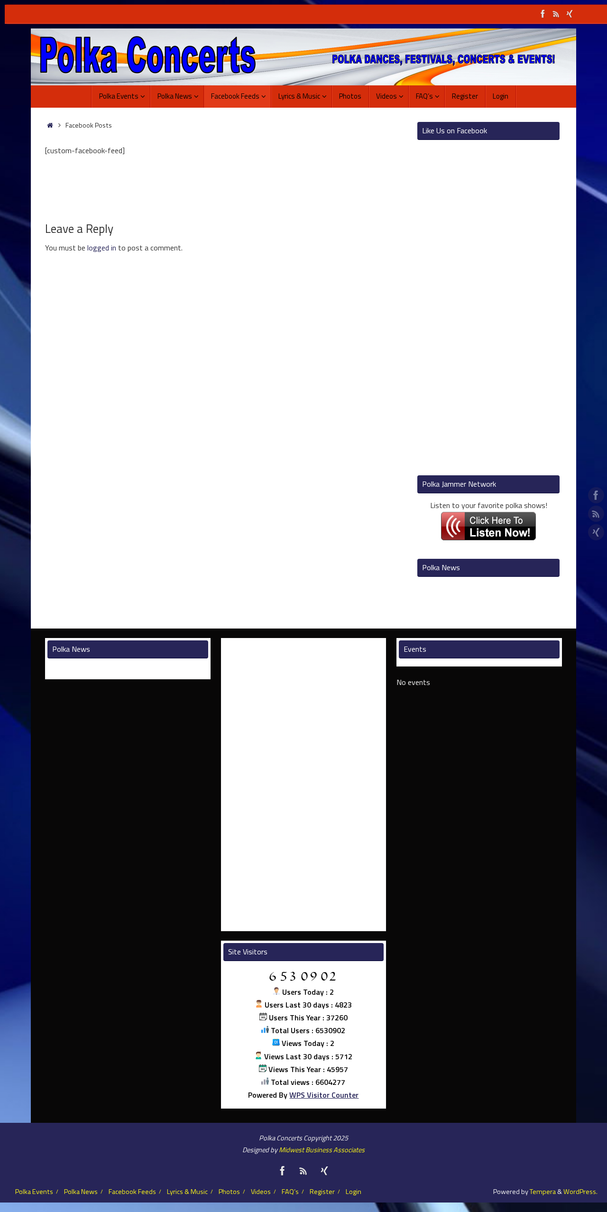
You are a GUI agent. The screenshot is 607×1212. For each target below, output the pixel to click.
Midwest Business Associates (322, 1150)
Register (322, 1191)
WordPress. (580, 1191)
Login (353, 1191)
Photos (229, 1191)
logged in (101, 247)
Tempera (543, 1191)
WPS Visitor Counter (324, 1095)
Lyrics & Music (187, 1191)
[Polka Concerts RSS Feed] (556, 13)
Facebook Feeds (132, 1191)
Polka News (81, 1191)
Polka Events (34, 1191)
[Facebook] (543, 13)
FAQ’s (290, 1191)
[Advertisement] (222, 280)
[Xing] (569, 13)
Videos (261, 1191)
